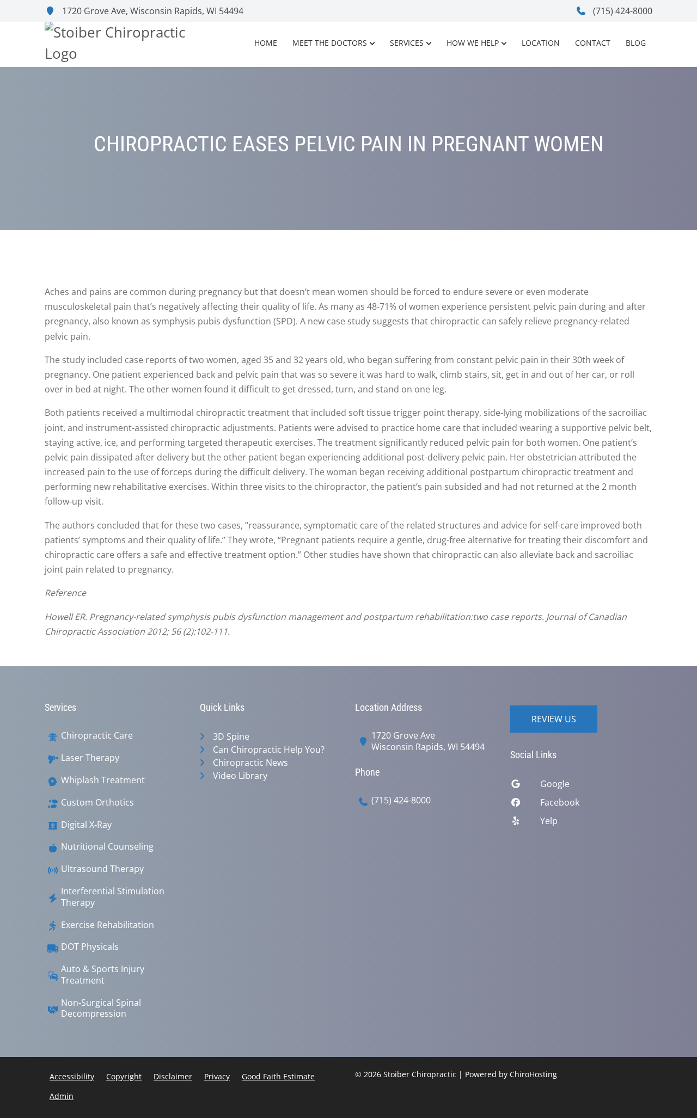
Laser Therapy (90, 758)
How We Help (473, 43)
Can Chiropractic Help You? (269, 749)
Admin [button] (62, 1096)
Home (265, 43)
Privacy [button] (217, 1076)
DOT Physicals (90, 947)
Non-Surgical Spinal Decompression (101, 1008)
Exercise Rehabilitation (107, 925)
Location (541, 43)
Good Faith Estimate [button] (278, 1076)
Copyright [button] (124, 1076)
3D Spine (231, 736)
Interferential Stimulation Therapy (112, 897)
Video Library (240, 776)
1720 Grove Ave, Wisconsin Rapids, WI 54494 (151, 11)
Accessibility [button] (72, 1076)
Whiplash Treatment (103, 780)
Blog (636, 43)
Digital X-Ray (86, 825)
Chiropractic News (250, 763)
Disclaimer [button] (173, 1076)
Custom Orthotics (97, 802)
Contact (592, 43)
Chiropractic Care (97, 735)
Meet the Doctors (329, 43)
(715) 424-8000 (621, 11)
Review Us (553, 719)
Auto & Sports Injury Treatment (102, 974)
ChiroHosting (533, 1074)
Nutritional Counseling (107, 846)
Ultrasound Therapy (102, 869)
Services (407, 43)
